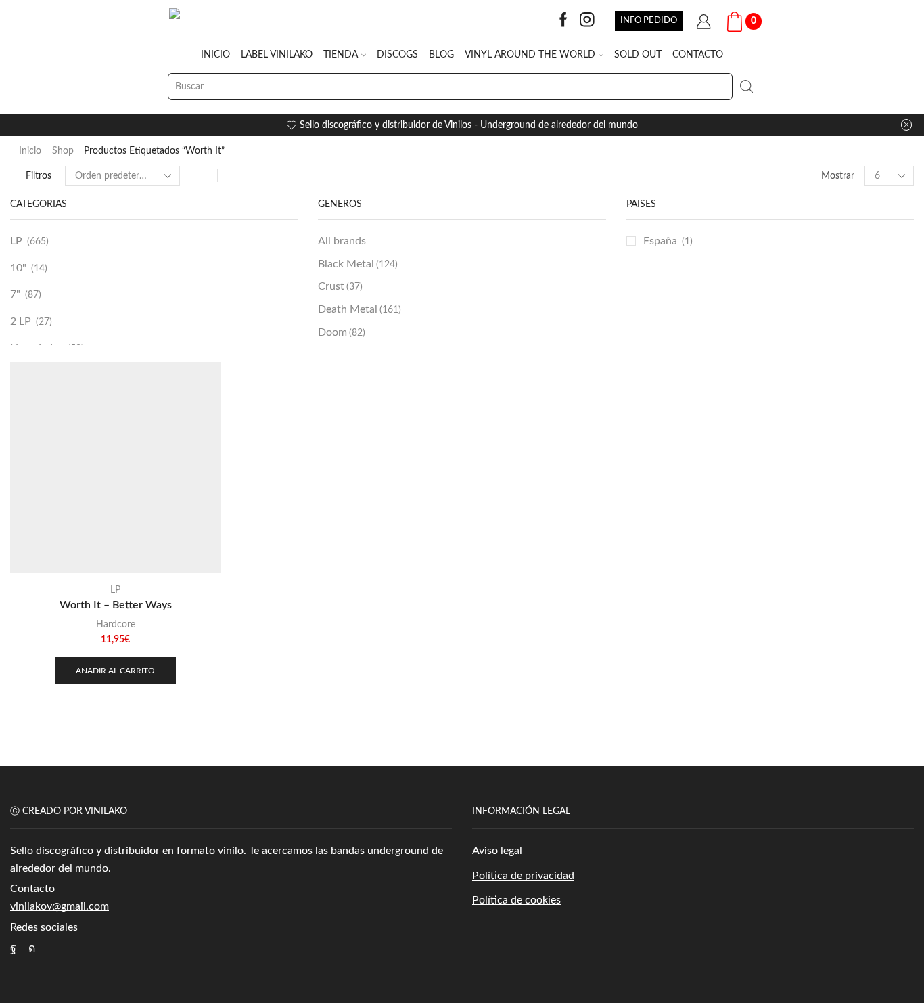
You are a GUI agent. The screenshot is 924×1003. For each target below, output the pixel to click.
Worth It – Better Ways (116, 605)
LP (16, 241)
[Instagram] (587, 21)
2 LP (20, 321)
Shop (63, 151)
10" (18, 268)
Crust (340, 286)
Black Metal (358, 264)
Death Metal (359, 309)
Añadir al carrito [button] (115, 671)
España (660, 241)
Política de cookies (516, 900)
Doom (341, 332)
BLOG (441, 55)
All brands (342, 241)
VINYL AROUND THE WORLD (530, 55)
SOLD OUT (638, 55)
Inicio (30, 151)
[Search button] (746, 86)
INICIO (215, 55)
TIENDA (340, 55)
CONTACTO (697, 55)
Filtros (38, 176)
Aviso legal (497, 850)
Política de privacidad (523, 875)
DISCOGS (397, 55)
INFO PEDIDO (648, 20)
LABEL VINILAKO (277, 55)
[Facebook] (563, 21)
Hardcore (115, 624)
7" (15, 294)
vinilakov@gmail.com (59, 906)
